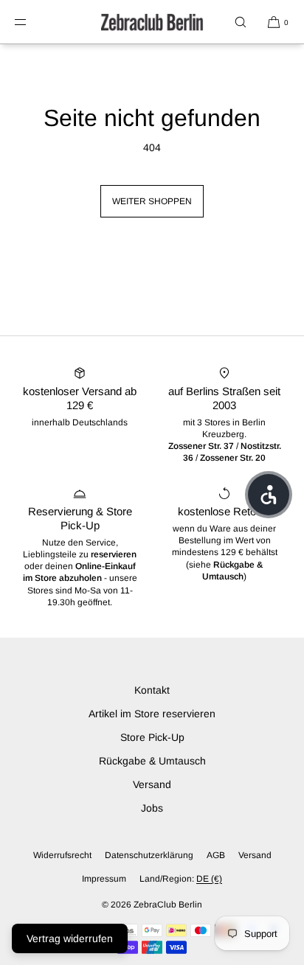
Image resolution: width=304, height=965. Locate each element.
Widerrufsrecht (62, 855)
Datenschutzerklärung (149, 855)
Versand (152, 784)
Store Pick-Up (152, 737)
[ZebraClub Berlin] (152, 22)
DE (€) (209, 879)
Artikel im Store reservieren (152, 714)
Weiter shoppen (152, 201)
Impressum (104, 879)
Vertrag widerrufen (70, 938)
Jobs (152, 808)
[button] (240, 21)
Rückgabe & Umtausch (152, 761)
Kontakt (152, 690)
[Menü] (32, 21)
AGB (216, 855)
